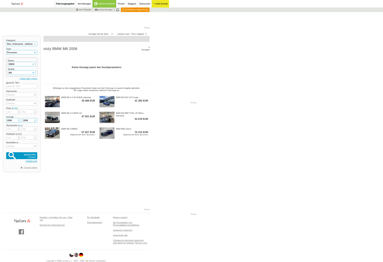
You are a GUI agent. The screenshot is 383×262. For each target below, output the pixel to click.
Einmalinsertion (94, 222)
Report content (120, 217)
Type (8, 49)
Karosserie (11, 91)
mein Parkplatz (84, 10)
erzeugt (9, 116)
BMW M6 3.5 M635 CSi (78, 115)
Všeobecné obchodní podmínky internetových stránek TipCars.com (130, 241)
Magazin (132, 3)
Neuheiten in (12, 142)
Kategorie (10, 40)
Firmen (121, 3)
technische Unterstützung (52, 225)
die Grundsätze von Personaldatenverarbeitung (126, 223)
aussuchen (30, 155)
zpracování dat (120, 235)
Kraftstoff (10, 99)
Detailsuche (31, 161)
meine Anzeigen (105, 10)
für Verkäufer (93, 217)
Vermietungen (84, 3)
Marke (11, 60)
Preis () (12, 108)
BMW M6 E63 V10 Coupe (132, 99)
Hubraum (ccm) (14, 134)
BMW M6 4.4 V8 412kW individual (78, 99)
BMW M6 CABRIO (78, 132)
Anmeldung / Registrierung (136, 10)
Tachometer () (14, 125)
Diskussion (144, 3)
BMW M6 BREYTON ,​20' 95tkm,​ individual (132, 116)
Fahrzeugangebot (65, 3)
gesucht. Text (12, 82)
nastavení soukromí (122, 230)
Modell (11, 69)
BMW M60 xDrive (132, 132)
